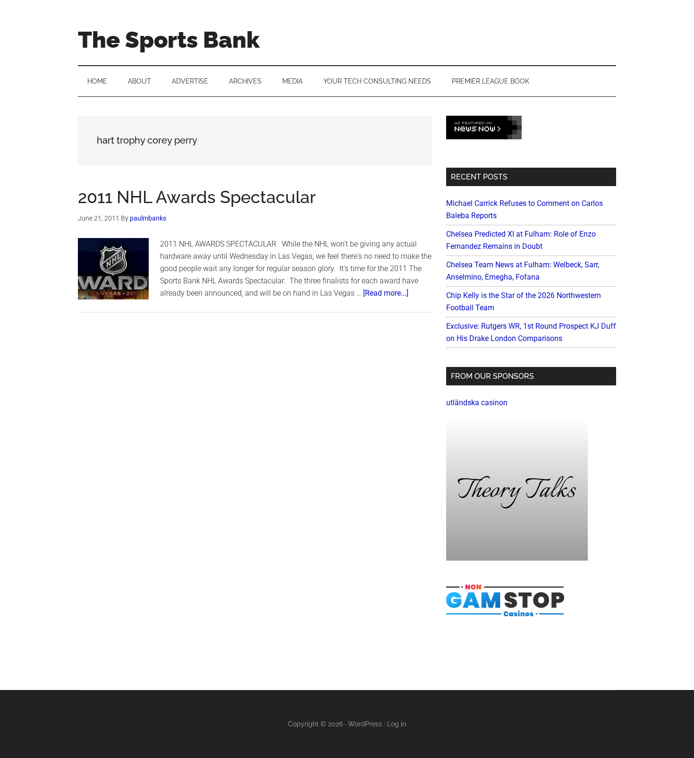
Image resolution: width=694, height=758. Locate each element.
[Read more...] (385, 293)
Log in (396, 724)
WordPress (365, 724)
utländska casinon (477, 402)
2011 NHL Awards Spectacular (197, 197)
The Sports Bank (169, 39)
